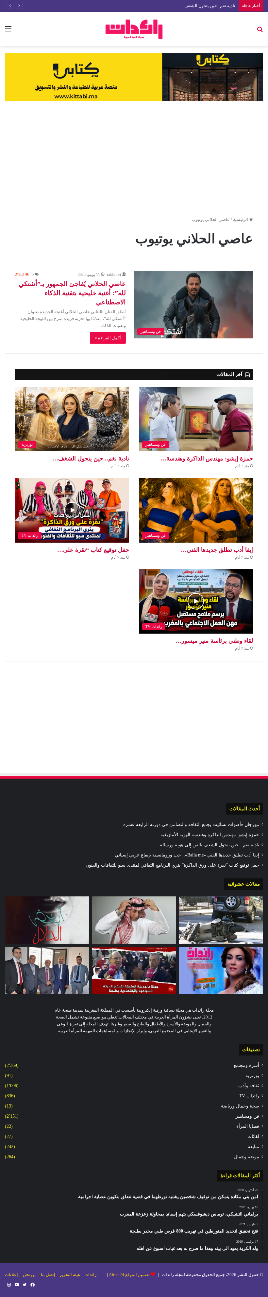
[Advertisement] (134, 153)
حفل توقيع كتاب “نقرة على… (93, 550)
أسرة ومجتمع (246, 1065)
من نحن (30, 1274)
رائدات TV (249, 1095)
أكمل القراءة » (108, 337)
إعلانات (11, 1274)
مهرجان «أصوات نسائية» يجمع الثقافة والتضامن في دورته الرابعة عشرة (191, 824)
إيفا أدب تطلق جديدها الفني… (217, 550)
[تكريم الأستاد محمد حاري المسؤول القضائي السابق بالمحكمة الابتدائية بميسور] (47, 971)
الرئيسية (241, 219)
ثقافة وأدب (248, 1085)
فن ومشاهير (247, 1116)
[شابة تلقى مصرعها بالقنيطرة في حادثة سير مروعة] (221, 920)
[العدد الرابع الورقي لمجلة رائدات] (221, 971)
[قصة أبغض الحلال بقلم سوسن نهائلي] (47, 920)
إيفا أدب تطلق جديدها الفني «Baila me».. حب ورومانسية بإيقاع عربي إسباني (187, 855)
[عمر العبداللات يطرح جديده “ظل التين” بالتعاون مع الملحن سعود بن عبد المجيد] (134, 920)
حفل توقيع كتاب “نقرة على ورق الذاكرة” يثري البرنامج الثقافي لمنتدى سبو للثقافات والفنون (172, 865)
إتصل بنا (48, 1274)
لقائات (253, 1136)
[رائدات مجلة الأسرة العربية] (134, 29)
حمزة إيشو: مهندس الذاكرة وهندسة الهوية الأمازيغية (209, 834)
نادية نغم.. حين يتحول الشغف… (90, 458)
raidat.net (114, 274)
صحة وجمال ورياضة (240, 1106)
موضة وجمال (246, 1156)
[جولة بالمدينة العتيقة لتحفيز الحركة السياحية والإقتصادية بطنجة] (134, 971)
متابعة (253, 1146)
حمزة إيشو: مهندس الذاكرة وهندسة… (206, 458)
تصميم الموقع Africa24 (129, 1274)
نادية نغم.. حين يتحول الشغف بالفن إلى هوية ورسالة (189, 5)
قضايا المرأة (247, 1126)
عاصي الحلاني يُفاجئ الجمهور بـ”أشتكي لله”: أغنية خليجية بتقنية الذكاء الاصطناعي (72, 293)
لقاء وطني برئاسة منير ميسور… (214, 641)
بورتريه (252, 1075)
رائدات (90, 1274)
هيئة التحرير (69, 1274)
